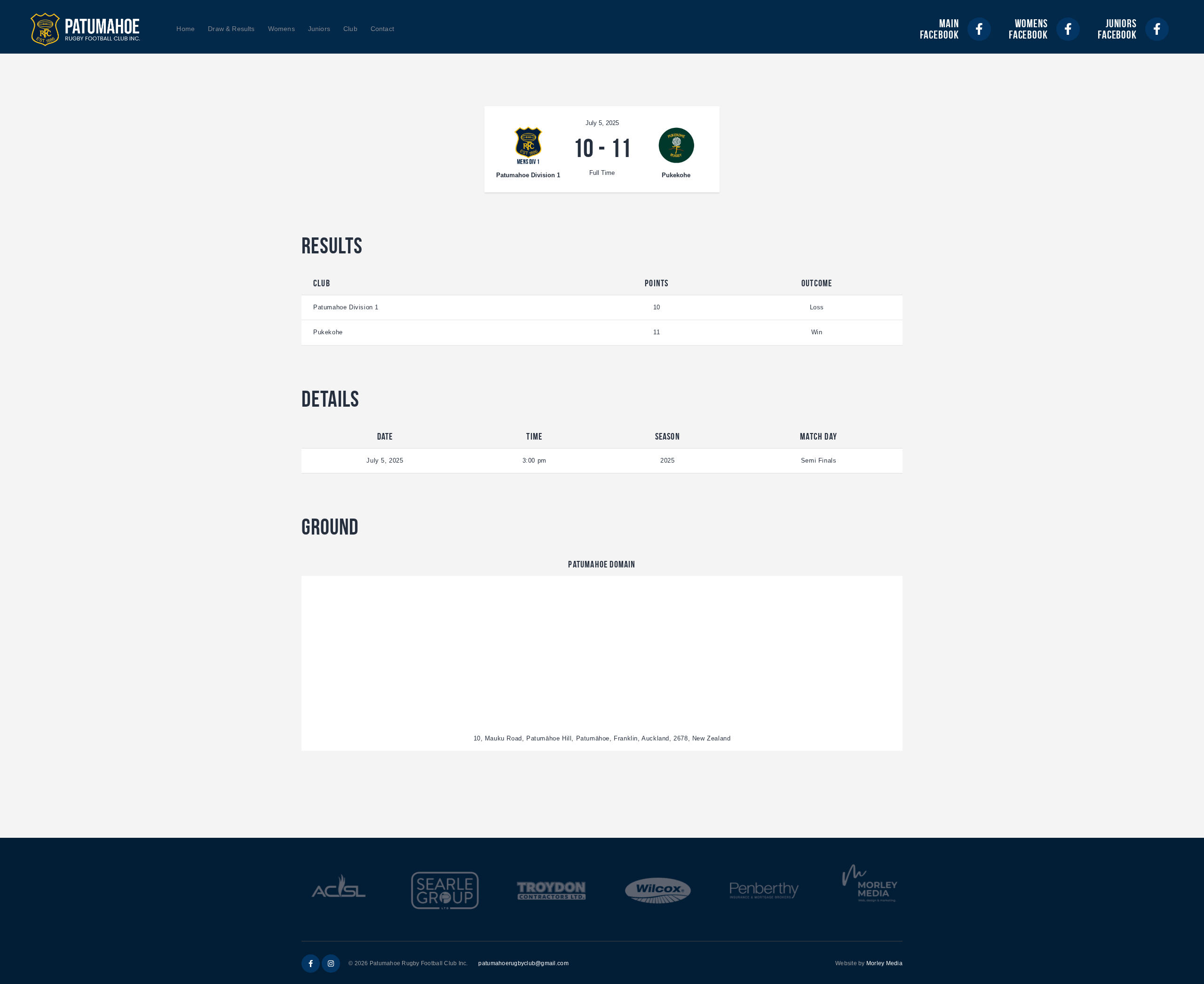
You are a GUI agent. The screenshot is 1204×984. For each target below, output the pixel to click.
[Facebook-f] (979, 29)
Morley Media (884, 963)
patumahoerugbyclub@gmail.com (523, 963)
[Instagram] (331, 963)
